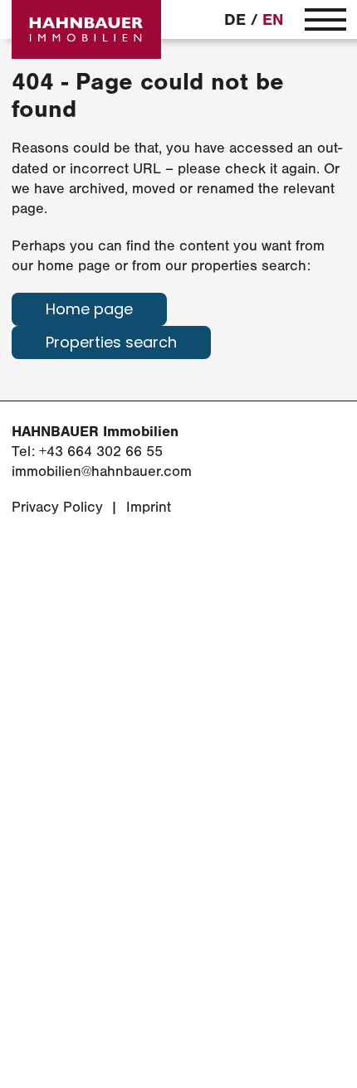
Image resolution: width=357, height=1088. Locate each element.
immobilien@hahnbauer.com (102, 471)
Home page (89, 311)
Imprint (148, 507)
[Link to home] (86, 29)
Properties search (111, 344)
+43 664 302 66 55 (101, 451)
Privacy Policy (57, 507)
